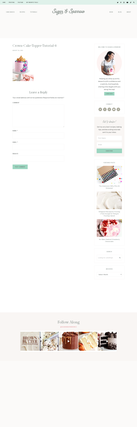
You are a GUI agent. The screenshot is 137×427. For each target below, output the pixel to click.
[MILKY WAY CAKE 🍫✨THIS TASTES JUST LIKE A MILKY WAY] (68, 341)
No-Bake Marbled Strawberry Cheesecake (109, 240)
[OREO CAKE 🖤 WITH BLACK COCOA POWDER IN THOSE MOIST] (107, 341)
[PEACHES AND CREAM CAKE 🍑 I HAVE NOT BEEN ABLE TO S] (87, 341)
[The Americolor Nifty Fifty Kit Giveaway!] (109, 175)
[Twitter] (100, 109)
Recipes (22, 12)
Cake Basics (10, 12)
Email (15, 142)
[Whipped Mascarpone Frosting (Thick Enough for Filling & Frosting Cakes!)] (109, 200)
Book (111, 12)
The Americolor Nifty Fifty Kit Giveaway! (109, 187)
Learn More (109, 93)
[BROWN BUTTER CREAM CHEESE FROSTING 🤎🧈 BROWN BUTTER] (29, 341)
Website (15, 154)
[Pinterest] (105, 109)
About (129, 12)
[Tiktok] (118, 109)
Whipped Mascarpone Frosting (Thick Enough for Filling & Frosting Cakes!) (109, 214)
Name (15, 131)
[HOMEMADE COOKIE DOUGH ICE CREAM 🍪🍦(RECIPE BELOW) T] (49, 341)
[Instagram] (109, 109)
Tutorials (33, 12)
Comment (16, 103)
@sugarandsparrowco (68, 327)
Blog (120, 12)
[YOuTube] (114, 109)
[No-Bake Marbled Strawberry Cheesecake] (109, 228)
